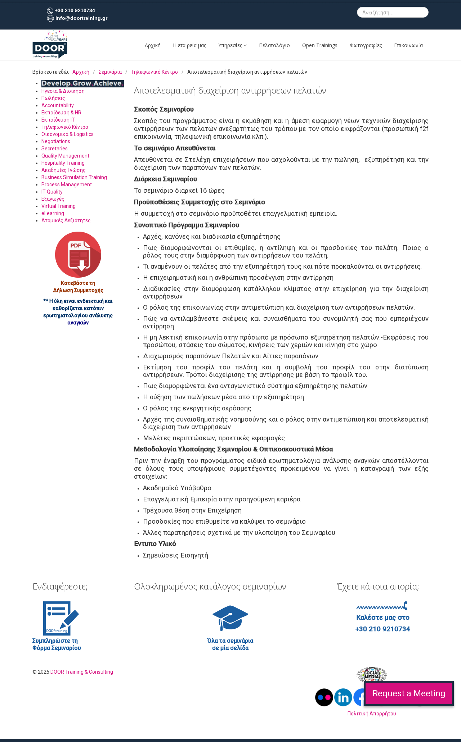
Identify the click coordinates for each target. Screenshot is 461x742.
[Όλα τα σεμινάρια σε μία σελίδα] (230, 618)
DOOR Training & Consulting (81, 672)
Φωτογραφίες (366, 45)
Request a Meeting (409, 693)
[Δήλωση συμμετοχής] (78, 255)
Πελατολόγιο (274, 45)
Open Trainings (319, 45)
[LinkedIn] (343, 697)
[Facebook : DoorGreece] (362, 697)
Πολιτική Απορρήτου (372, 713)
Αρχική (153, 45)
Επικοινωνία (408, 45)
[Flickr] (324, 697)
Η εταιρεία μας (189, 45)
